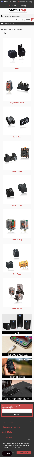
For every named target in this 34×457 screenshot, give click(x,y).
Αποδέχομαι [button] (24, 452)
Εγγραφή (17, 414)
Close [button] (30, 439)
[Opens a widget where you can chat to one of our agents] (7, 453)
